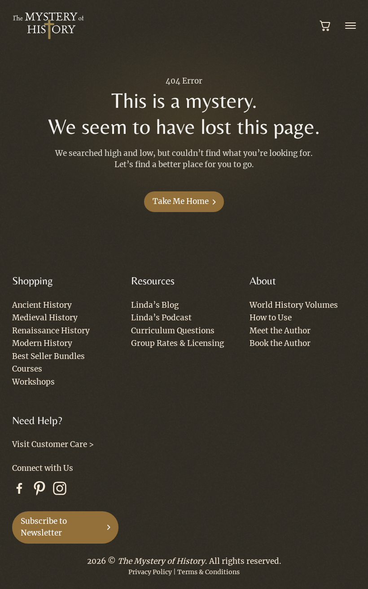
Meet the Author (280, 331)
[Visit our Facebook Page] (19, 490)
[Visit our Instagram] (60, 490)
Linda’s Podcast (161, 318)
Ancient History (42, 305)
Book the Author (280, 343)
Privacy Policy (150, 572)
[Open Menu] (350, 25)
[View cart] (325, 25)
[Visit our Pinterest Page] (39, 490)
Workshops (33, 382)
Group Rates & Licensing (177, 343)
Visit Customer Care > (53, 444)
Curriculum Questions (173, 331)
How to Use (271, 318)
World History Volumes (294, 305)
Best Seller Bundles (48, 356)
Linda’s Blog (155, 305)
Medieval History (45, 318)
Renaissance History (51, 331)
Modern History (42, 343)
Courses (27, 369)
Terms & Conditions (208, 572)
